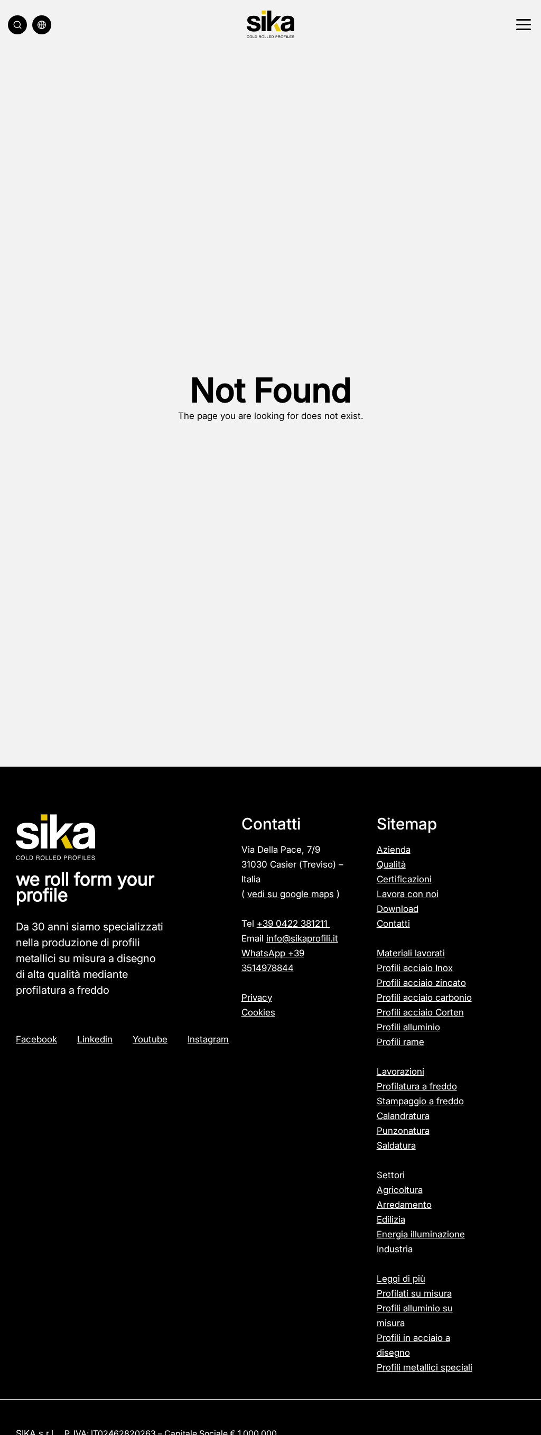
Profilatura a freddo (417, 1086)
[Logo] (270, 25)
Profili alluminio (408, 1027)
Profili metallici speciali (424, 1367)
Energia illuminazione (421, 1234)
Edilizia (391, 1219)
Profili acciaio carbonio (424, 997)
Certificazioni (404, 879)
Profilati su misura (414, 1293)
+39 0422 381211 (293, 923)
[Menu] (522, 25)
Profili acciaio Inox (415, 968)
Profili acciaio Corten (420, 1012)
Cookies (258, 1012)
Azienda (394, 849)
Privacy (256, 997)
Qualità (391, 864)
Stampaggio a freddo (420, 1101)
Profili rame (400, 1042)
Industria (395, 1249)
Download (397, 908)
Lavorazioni (400, 1071)
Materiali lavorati (411, 953)
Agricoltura (400, 1190)
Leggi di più (401, 1278)
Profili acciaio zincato (421, 982)
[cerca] (17, 24)
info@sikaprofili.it (302, 938)
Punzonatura (403, 1130)
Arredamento (404, 1204)
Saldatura (396, 1145)
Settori (391, 1175)
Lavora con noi (408, 894)
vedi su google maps (290, 894)
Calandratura (403, 1116)
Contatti (393, 923)
